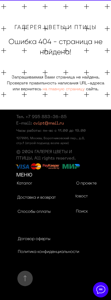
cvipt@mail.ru (48, 123)
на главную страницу (64, 89)
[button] (36, 197)
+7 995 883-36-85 (46, 117)
